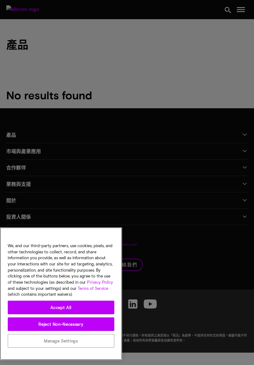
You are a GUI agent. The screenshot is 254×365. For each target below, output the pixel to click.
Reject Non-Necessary (60, 324)
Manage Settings (61, 340)
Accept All (61, 307)
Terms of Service (93, 288)
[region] (61, 293)
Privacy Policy (100, 282)
